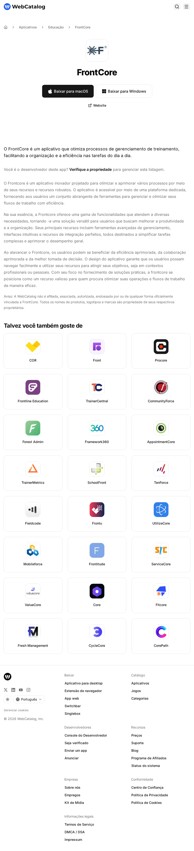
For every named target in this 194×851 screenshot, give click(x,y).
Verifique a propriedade (90, 169)
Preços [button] (136, 735)
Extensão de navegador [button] (83, 691)
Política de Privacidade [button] (149, 795)
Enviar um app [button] (76, 750)
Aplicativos (28, 27)
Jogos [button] (136, 691)
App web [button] (72, 698)
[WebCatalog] (7, 676)
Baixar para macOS (71, 91)
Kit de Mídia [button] (74, 803)
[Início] (24, 6)
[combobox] (28, 699)
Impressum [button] (73, 839)
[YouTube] (21, 690)
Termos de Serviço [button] (79, 824)
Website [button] (99, 105)
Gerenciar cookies (16, 710)
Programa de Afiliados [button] (149, 758)
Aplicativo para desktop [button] (84, 683)
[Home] (6, 27)
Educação (56, 27)
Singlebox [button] (72, 713)
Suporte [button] (137, 743)
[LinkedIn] (13, 690)
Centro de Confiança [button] (147, 787)
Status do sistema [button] (145, 766)
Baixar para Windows (127, 91)
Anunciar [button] (72, 758)
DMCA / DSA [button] (75, 832)
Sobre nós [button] (72, 787)
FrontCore (82, 27)
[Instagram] (28, 690)
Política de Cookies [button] (146, 803)
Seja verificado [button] (76, 743)
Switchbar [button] (73, 706)
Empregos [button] (72, 795)
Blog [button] (134, 750)
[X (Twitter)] (6, 690)
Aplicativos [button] (140, 683)
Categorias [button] (140, 698)
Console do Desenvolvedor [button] (86, 735)
